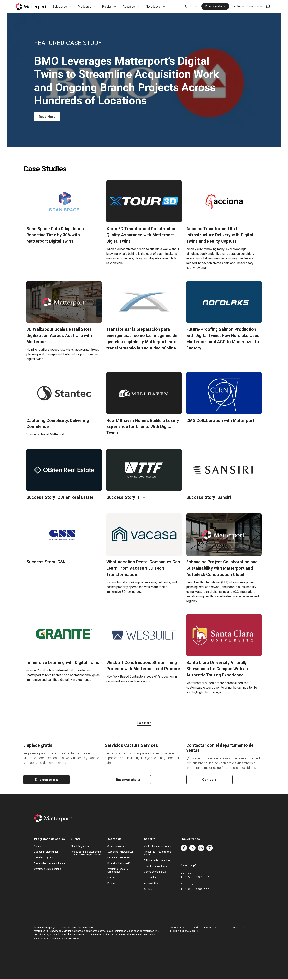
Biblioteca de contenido (157, 860)
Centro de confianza (155, 871)
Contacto (238, 6)
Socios (38, 846)
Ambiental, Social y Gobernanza (117, 870)
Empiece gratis (46, 780)
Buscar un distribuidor (46, 851)
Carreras (112, 877)
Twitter (192, 848)
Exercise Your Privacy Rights (183, 931)
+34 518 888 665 (195, 889)
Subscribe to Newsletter (120, 851)
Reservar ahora (128, 780)
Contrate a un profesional (48, 869)
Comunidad (150, 877)
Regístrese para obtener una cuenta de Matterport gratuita (86, 853)
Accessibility (151, 883)
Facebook (184, 848)
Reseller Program (43, 857)
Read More (47, 117)
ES (191, 6)
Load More (144, 723)
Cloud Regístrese (80, 846)
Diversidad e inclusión (119, 863)
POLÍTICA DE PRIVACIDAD (205, 928)
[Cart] (268, 6)
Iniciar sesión (255, 6)
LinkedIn (201, 848)
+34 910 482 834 (195, 877)
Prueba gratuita (215, 6)
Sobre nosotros (115, 846)
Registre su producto (155, 866)
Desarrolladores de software (49, 863)
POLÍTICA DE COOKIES (235, 928)
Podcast (111, 883)
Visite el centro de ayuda (157, 846)
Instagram (209, 848)
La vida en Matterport (118, 857)
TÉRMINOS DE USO (177, 928)
